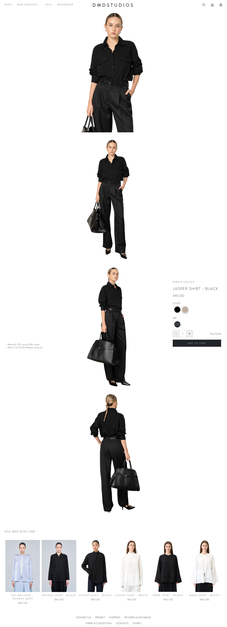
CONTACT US (83, 617)
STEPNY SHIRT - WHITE (95, 595)
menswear (65, 4)
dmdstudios (113, 5)
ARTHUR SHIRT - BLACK (23, 595)
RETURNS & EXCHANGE (137, 617)
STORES (137, 623)
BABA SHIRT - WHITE (168, 595)
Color (176, 303)
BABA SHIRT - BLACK (132, 595)
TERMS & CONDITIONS (98, 623)
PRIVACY (100, 617)
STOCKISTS (122, 623)
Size (175, 318)
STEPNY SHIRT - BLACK (59, 595)
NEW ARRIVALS (27, 4)
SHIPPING (114, 617)
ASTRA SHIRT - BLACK (204, 595)
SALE (49, 4)
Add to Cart (197, 343)
